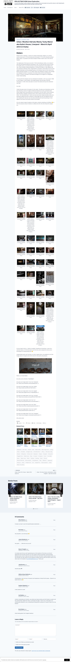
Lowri (45, 456)
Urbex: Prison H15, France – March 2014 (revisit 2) (23, 472)
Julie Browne (22, 564)
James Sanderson (23, 539)
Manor (18, 458)
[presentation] (16, 488)
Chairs (18, 451)
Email (31, 639)
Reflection (45, 460)
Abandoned (19, 449)
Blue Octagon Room (45, 449)
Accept (67, 659)
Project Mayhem (28, 460)
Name (17, 639)
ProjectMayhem (35, 460)
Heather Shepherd (23, 585)
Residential (19, 39)
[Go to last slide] (10, 495)
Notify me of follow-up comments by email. (25, 642)
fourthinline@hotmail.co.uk (32, 558)
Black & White (37, 449)
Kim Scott (21, 529)
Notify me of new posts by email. (23, 644)
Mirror (28, 458)
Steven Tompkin (22, 549)
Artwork (29, 449)
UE (33, 462)
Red (40, 460)
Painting (32, 458)
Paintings (37, 458)
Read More (44, 659)
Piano (41, 458)
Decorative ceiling (49, 451)
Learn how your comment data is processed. (41, 650)
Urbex (28, 39)
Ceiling (51, 449)
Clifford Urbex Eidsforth (24, 574)
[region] (35, 659)
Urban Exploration (44, 462)
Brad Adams (21, 609)
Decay (43, 451)
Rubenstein (50, 460)
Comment (17, 624)
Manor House (23, 458)
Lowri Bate (50, 456)
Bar (33, 449)
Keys (31, 456)
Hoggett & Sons (20, 456)
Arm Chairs (25, 449)
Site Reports (24, 39)
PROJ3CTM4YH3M (21, 49)
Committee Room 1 (37, 451)
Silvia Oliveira (22, 520)
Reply (54, 520)
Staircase (19, 462)
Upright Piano (37, 462)
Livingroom (40, 456)
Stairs (23, 462)
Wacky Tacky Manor (20, 464)
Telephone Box (28, 462)
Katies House (26, 456)
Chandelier (23, 451)
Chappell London (29, 451)
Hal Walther (21, 595)
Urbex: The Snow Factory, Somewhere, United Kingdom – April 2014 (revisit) (46, 472)
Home (5, 7)
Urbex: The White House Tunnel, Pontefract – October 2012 (16, 498)
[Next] (61, 495)
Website (45, 639)
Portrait (45, 458)
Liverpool (35, 456)
